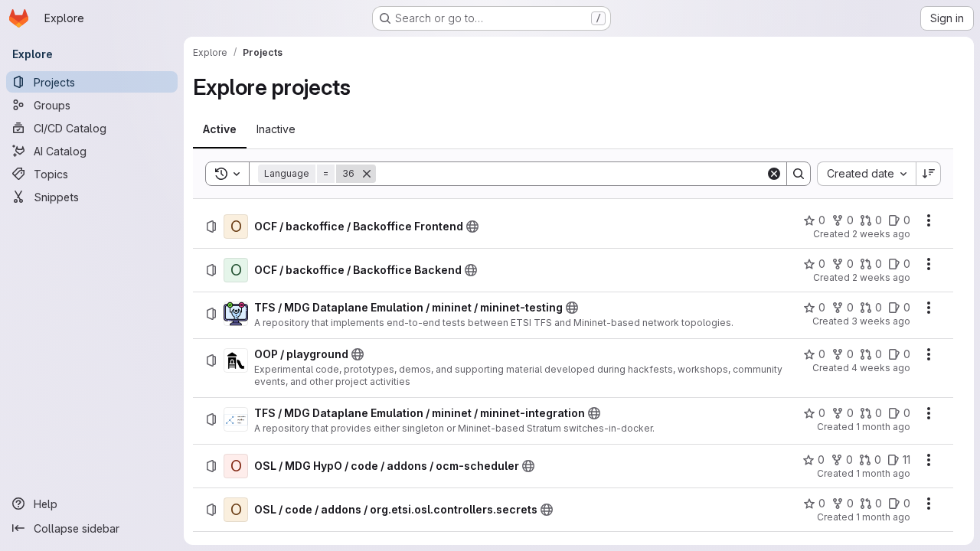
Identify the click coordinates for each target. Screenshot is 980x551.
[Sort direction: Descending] (928, 173)
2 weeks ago (881, 234)
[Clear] (774, 174)
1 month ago (883, 426)
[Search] (798, 173)
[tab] (220, 129)
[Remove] (367, 174)
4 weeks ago (880, 367)
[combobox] (866, 173)
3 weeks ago (880, 321)
